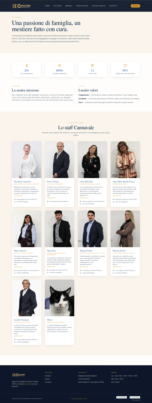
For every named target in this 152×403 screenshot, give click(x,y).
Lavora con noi (98, 6)
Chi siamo (57, 6)
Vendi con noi (82, 6)
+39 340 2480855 (55, 272)
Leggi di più (18, 196)
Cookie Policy (135, 397)
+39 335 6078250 (22, 342)
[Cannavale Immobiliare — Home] (21, 6)
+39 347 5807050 (22, 273)
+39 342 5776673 (88, 204)
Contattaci (135, 6)
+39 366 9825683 (88, 273)
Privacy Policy (122, 397)
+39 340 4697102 (121, 273)
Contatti (113, 6)
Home (47, 6)
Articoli (47, 379)
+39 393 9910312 (22, 202)
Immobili (68, 6)
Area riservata (136, 400)
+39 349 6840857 (121, 202)
